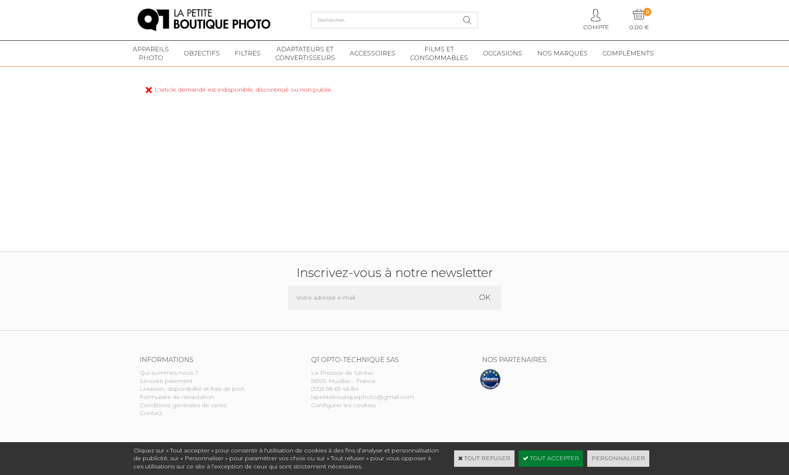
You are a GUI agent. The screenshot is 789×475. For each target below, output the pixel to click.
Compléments (628, 53)
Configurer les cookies (343, 405)
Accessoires (372, 53)
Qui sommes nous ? (169, 372)
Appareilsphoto (151, 53)
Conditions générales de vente (183, 405)
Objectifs (202, 53)
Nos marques (562, 53)
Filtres (248, 53)
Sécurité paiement (166, 381)
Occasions (502, 53)
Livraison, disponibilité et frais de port (192, 388)
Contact (151, 413)
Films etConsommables (439, 53)
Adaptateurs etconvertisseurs (305, 53)
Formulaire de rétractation (177, 397)
